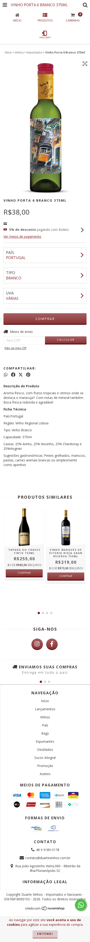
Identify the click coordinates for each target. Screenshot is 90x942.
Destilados (45, 749)
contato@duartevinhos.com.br (47, 858)
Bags (45, 733)
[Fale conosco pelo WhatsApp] (81, 905)
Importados (34, 52)
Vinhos (19, 52)
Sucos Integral (45, 757)
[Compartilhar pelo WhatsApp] (5, 374)
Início (8, 52)
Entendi (45, 934)
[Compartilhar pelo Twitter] (20, 374)
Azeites (45, 774)
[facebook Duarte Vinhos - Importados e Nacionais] (52, 644)
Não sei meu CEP (16, 348)
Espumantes (45, 741)
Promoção (45, 766)
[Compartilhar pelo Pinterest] (28, 374)
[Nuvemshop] (45, 910)
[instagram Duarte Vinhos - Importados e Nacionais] (37, 644)
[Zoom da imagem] (85, 64)
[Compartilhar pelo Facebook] (13, 374)
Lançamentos (45, 709)
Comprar (24, 572)
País (45, 725)
